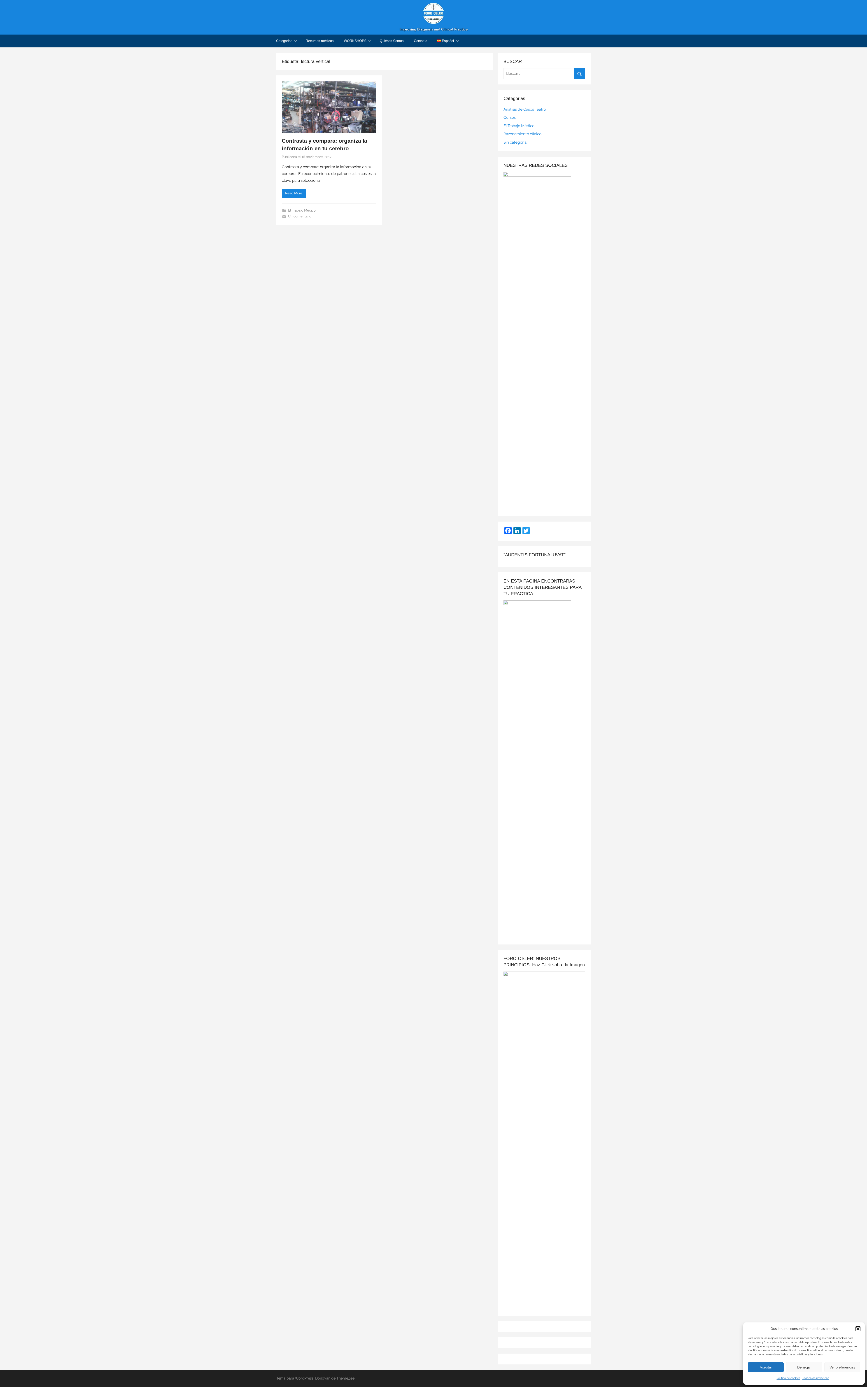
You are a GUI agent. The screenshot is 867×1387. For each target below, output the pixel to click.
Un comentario (299, 216)
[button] (858, 1328)
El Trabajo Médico (302, 210)
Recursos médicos (320, 41)
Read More (293, 193)
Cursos (509, 117)
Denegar (804, 1367)
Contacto (420, 41)
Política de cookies (788, 1378)
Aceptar (766, 1367)
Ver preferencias (842, 1367)
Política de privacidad (815, 1378)
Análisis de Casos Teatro (524, 109)
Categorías (284, 41)
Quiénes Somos (392, 41)
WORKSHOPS (355, 41)
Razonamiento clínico (522, 134)
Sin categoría (515, 142)
